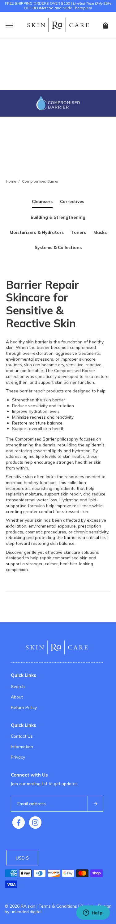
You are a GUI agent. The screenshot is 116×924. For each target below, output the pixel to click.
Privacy (18, 757)
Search (18, 686)
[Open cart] (105, 25)
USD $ (22, 857)
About (17, 696)
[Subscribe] (95, 803)
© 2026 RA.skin (20, 906)
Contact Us (22, 736)
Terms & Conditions (58, 906)
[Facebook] (18, 822)
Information (22, 746)
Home (11, 181)
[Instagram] (35, 822)
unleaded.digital (26, 911)
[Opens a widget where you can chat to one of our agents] (93, 913)
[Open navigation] (9, 25)
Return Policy (24, 707)
